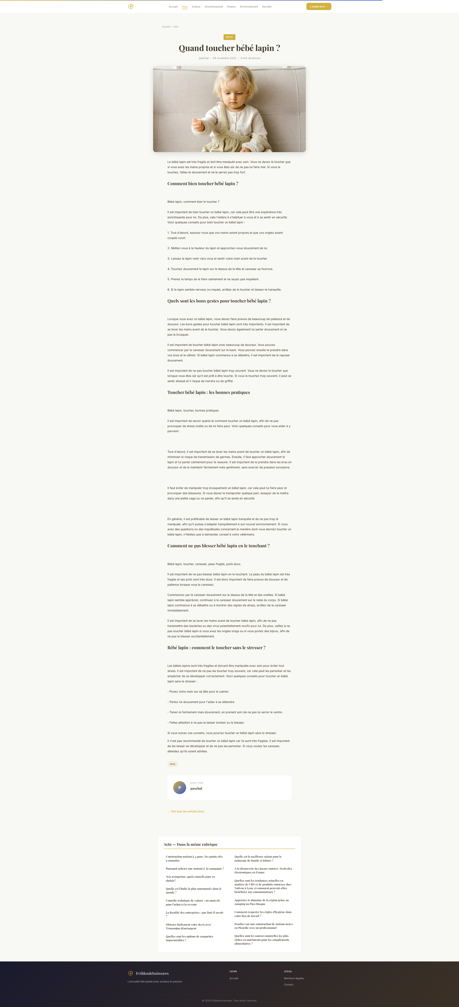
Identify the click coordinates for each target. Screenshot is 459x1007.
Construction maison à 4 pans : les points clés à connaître (194, 858)
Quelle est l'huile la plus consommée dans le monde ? (194, 890)
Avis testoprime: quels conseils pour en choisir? (190, 878)
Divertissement (214, 6)
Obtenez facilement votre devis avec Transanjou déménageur (188, 926)
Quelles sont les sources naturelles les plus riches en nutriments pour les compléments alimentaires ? (262, 939)
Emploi (231, 6)
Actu (185, 6)
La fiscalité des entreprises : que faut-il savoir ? (194, 914)
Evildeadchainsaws (152, 973)
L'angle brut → (319, 6)
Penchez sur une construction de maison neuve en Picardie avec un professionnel (264, 926)
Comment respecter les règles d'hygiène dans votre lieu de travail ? (263, 913)
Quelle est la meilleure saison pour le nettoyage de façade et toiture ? (258, 858)
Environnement (249, 6)
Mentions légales (294, 978)
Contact (288, 984)
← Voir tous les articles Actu (185, 811)
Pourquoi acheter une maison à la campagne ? (195, 868)
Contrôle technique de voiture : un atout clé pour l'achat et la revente (193, 902)
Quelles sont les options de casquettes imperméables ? (189, 938)
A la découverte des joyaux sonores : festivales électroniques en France (263, 870)
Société (266, 6)
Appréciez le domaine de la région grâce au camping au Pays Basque (262, 902)
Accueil (173, 6)
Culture (196, 6)
